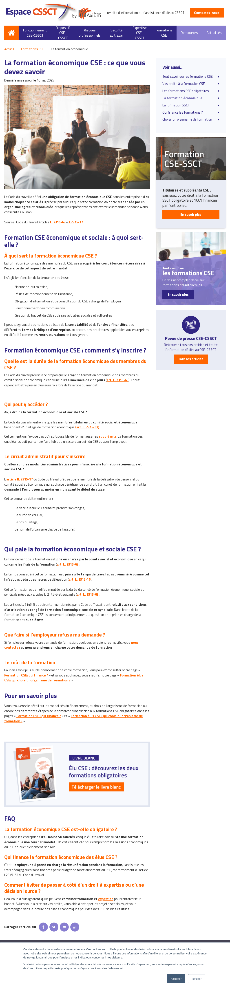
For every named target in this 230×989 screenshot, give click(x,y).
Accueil (9, 49)
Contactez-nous (206, 12)
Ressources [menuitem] (189, 32)
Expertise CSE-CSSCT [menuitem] (140, 33)
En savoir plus (190, 214)
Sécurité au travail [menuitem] (116, 33)
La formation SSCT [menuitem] (176, 105)
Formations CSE (32, 49)
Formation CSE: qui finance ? (26, 675)
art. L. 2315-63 (117, 380)
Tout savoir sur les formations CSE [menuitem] (187, 76)
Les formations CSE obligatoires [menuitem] (185, 90)
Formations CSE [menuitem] (164, 33)
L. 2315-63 (58, 222)
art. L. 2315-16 (80, 579)
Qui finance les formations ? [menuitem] (182, 112)
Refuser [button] (196, 978)
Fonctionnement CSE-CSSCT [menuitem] (35, 33)
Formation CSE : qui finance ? (38, 715)
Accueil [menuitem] (11, 33)
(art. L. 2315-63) (87, 427)
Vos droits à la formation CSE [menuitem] (183, 83)
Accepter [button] (176, 978)
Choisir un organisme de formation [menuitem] (187, 119)
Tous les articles (190, 358)
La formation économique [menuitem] (182, 98)
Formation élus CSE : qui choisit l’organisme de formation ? (73, 718)
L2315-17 (76, 222)
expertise (105, 898)
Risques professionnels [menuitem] (90, 33)
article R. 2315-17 (19, 479)
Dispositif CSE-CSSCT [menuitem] (63, 33)
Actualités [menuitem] (214, 32)
